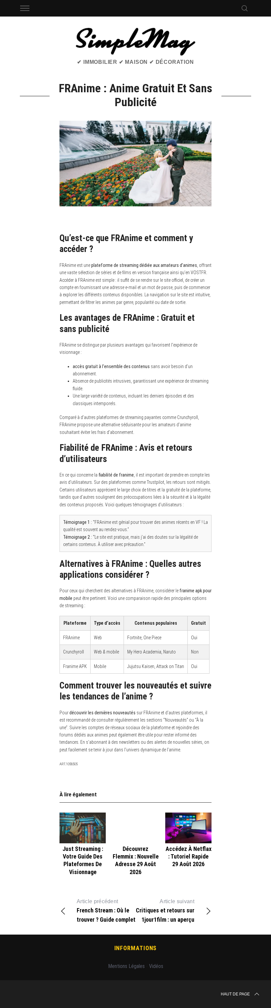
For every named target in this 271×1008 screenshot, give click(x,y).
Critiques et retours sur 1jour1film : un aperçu (165, 911)
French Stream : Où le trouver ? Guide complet (106, 911)
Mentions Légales (126, 966)
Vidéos (156, 966)
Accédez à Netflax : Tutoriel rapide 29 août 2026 (189, 856)
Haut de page (235, 994)
